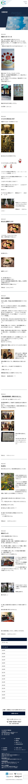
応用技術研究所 (19, 744)
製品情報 (18, 738)
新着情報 (5, 749)
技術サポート (19, 742)
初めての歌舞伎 (5, 298)
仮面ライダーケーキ (6, 37)
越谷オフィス (4, 533)
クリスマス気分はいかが (7, 119)
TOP (4, 738)
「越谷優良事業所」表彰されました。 (11, 396)
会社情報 (5, 748)
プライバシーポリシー (21, 749)
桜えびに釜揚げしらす (7, 221)
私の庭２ (3, 466)
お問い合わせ (14, 713)
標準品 (17, 740)
